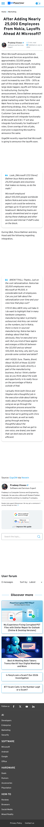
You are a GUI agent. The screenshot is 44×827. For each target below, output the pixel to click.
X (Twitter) (20, 706)
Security (5, 735)
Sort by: (24, 582)
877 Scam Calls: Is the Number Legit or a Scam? (22, 688)
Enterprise (6, 725)
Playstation (6, 788)
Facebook (13, 706)
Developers (6, 720)
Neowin (25, 477)
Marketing (12, 12)
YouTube (27, 706)
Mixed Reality (7, 814)
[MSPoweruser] (16, 3)
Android (4, 752)
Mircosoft (5, 747)
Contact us (29, 823)
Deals (3, 773)
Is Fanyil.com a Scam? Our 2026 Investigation (22, 677)
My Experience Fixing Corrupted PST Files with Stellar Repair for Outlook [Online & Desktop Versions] (22, 627)
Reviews (5, 800)
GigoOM (13, 477)
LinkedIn (33, 706)
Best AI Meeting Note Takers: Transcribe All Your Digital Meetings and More (22, 663)
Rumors (4, 778)
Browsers (5, 804)
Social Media (6, 809)
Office (4, 761)
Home (3, 12)
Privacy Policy (16, 823)
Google (4, 756)
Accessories (6, 783)
